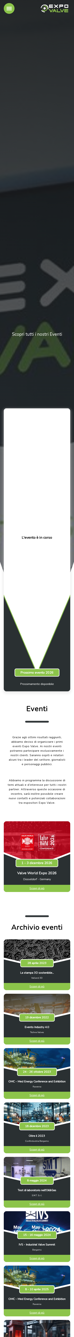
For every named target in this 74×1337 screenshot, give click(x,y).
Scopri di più (36, 888)
